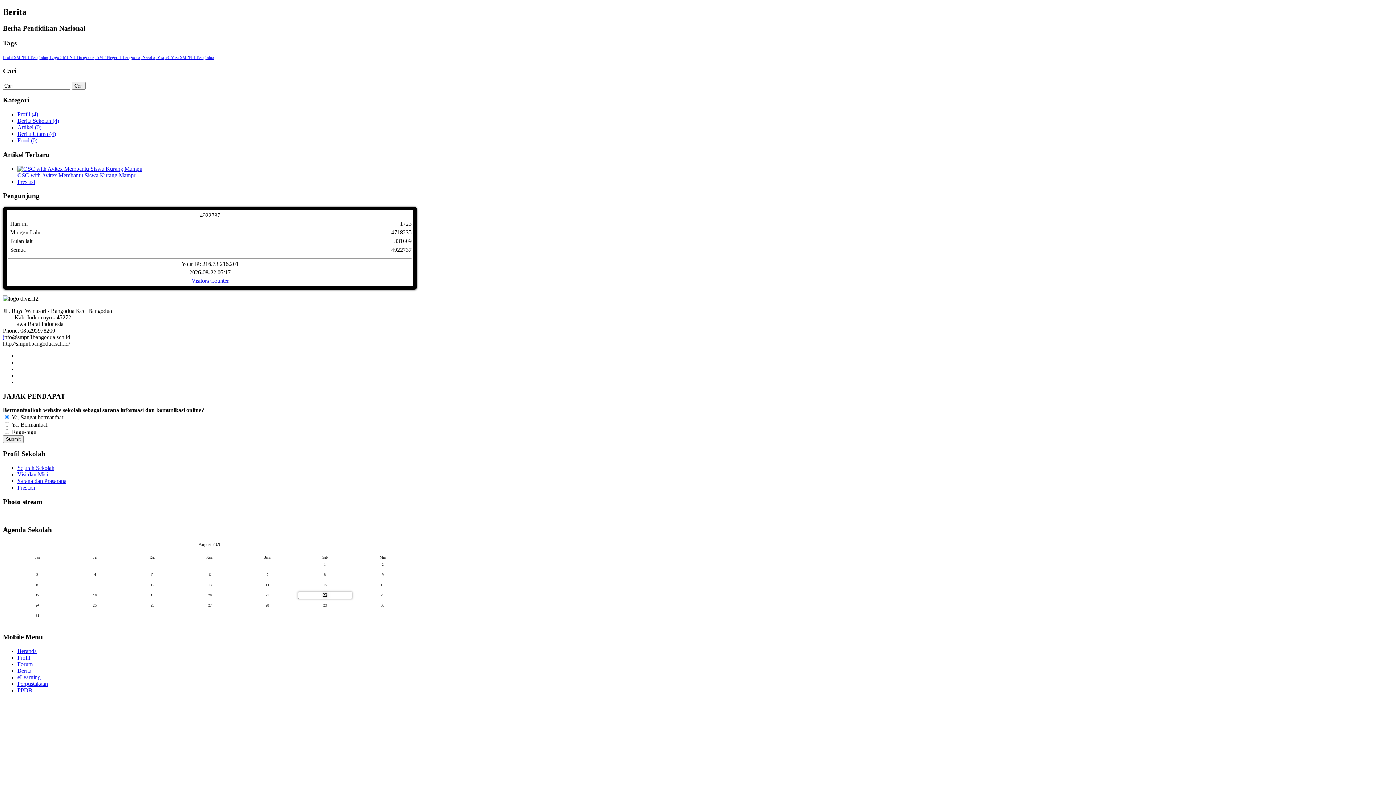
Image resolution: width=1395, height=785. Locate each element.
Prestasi (26, 182)
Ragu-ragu (23, 432)
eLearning (29, 677)
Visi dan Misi (32, 474)
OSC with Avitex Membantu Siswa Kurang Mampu (77, 175)
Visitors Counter (210, 281)
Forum (25, 664)
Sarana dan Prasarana (41, 481)
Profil (23, 658)
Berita (24, 671)
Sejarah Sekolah (35, 468)
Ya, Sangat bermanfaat (37, 417)
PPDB (24, 690)
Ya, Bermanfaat (29, 425)
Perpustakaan (32, 684)
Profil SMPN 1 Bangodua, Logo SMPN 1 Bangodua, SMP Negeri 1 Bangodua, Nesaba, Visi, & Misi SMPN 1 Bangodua (108, 57)
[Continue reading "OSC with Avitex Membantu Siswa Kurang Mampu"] (79, 169)
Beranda (27, 651)
